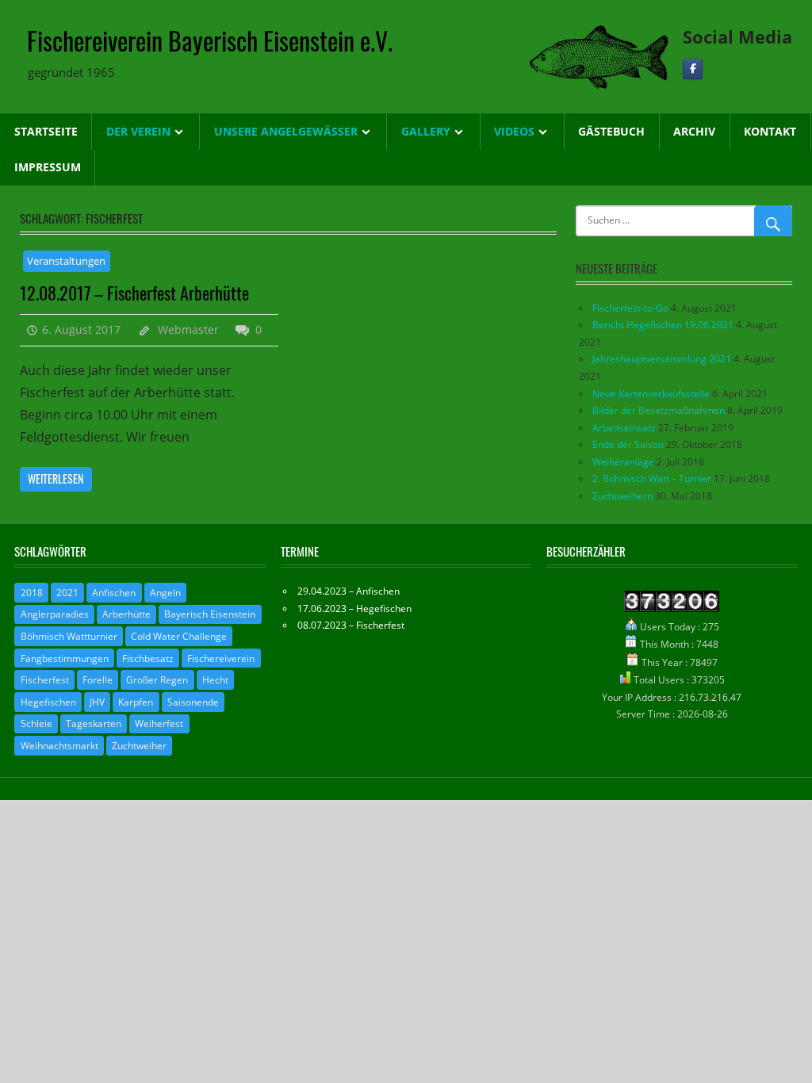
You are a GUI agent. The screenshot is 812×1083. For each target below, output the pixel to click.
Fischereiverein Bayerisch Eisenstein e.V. (210, 40)
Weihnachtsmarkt (59, 745)
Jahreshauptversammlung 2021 (661, 358)
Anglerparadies (55, 614)
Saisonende (193, 702)
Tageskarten (93, 723)
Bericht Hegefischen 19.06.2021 (662, 324)
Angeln (165, 592)
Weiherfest (159, 723)
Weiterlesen (55, 478)
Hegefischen (48, 702)
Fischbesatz (148, 658)
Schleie (36, 723)
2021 (67, 592)
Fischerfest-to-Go (630, 308)
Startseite (46, 131)
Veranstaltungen (66, 261)
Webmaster (188, 329)
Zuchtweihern (622, 496)
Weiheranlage (623, 462)
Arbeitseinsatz (624, 427)
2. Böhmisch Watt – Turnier (651, 478)
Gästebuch (611, 131)
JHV (97, 702)
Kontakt (770, 131)
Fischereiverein (221, 658)
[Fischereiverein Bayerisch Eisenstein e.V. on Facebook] (693, 69)
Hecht (215, 680)
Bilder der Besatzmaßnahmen (658, 410)
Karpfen (135, 702)
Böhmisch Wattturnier (69, 636)
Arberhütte (126, 614)
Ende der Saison (628, 444)
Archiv (694, 131)
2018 (32, 592)
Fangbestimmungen (65, 658)
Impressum (47, 166)
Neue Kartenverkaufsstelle (651, 393)
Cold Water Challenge (179, 636)
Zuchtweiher (139, 745)
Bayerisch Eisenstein (209, 614)
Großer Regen (157, 680)
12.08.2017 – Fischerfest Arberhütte (134, 292)
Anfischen (114, 592)
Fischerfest (45, 680)
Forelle (97, 680)
